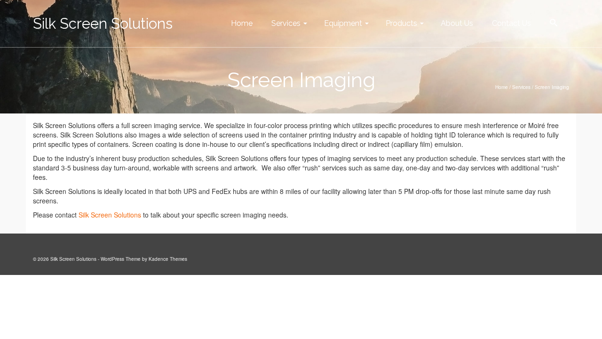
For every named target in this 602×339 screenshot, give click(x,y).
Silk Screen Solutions (103, 23)
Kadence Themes (168, 259)
